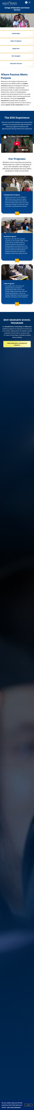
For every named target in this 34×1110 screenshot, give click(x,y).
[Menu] (29, 3)
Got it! (28, 1105)
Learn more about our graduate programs (17, 344)
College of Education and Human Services (17, 8)
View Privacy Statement (14, 1107)
